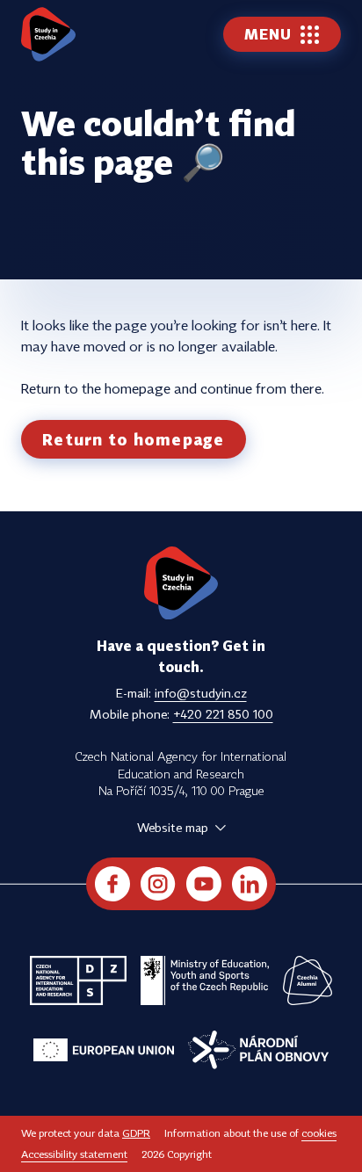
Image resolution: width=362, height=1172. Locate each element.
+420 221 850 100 (223, 713)
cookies (319, 1132)
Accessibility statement (74, 1154)
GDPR (136, 1132)
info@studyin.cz (201, 692)
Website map (172, 827)
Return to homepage (133, 439)
